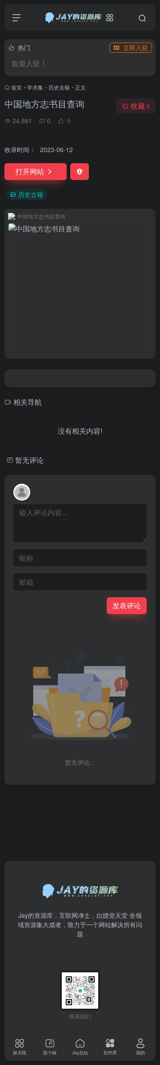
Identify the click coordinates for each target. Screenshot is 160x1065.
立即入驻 (135, 47)
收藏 (140, 106)
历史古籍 (59, 87)
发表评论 (126, 605)
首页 (16, 87)
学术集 (35, 87)
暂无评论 (29, 460)
